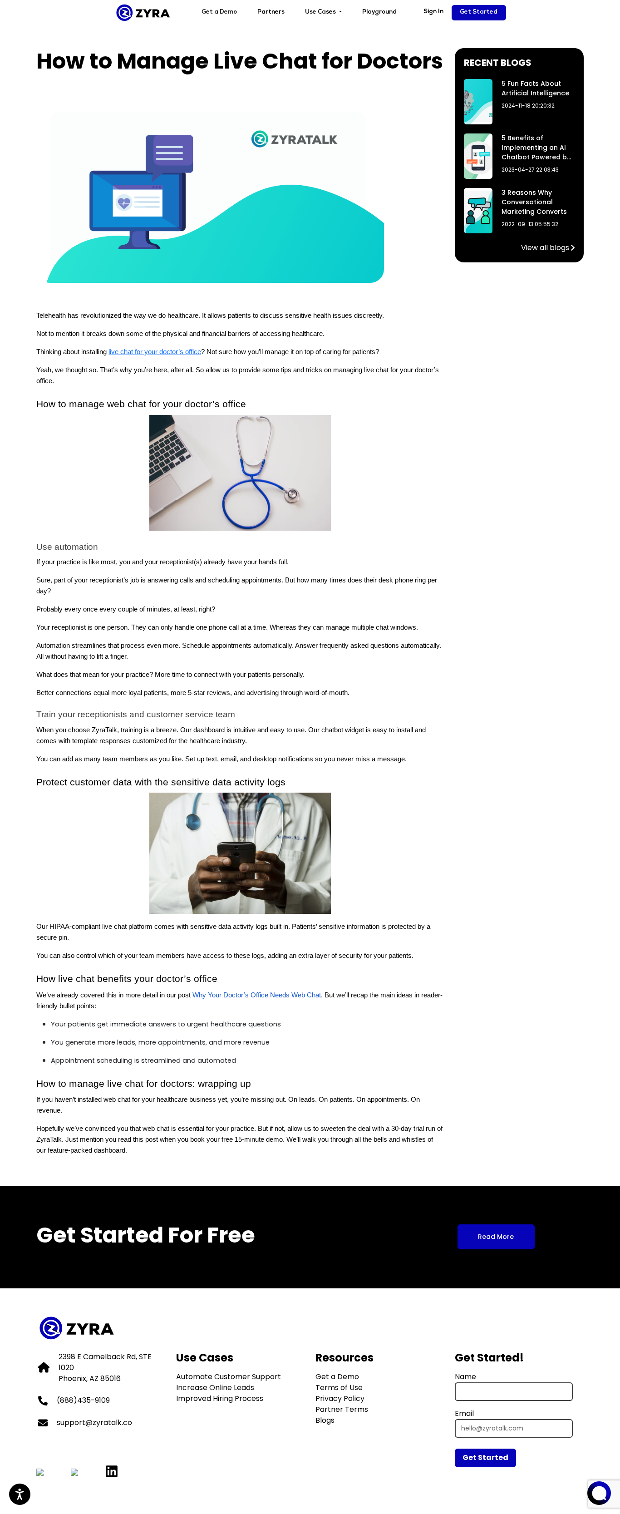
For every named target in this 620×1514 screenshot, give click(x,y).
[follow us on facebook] (74, 1470)
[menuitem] (219, 12)
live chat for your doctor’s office (154, 351)
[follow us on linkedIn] (111, 1472)
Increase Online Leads (215, 1387)
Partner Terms (341, 1409)
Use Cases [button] (321, 12)
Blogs (325, 1420)
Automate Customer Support (228, 1376)
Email (464, 1413)
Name (465, 1376)
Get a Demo (219, 12)
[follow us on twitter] (40, 1470)
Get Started (478, 12)
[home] (143, 13)
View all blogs (545, 247)
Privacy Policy (339, 1398)
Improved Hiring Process (219, 1398)
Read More (496, 1236)
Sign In (433, 12)
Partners (271, 12)
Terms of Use (339, 1387)
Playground (379, 12)
